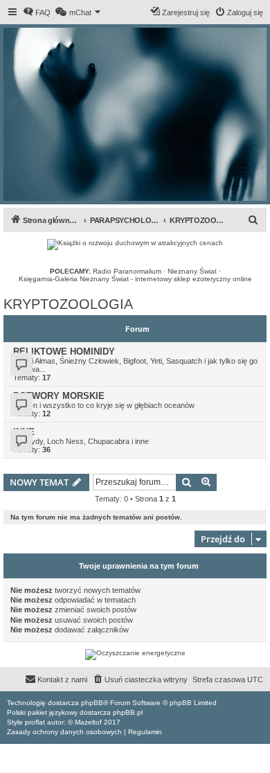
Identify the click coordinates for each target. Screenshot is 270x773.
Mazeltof (88, 722)
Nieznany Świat (192, 271)
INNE (24, 432)
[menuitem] (37, 12)
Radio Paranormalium (127, 271)
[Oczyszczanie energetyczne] (135, 654)
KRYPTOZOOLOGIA (68, 304)
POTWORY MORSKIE (59, 396)
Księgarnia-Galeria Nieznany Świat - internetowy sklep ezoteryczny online (135, 279)
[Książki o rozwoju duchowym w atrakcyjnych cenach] (135, 244)
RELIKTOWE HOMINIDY (64, 351)
